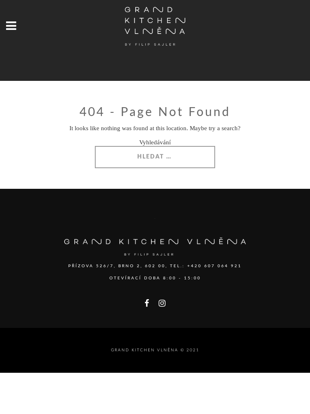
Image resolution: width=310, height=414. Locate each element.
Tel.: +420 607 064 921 (206, 266)
